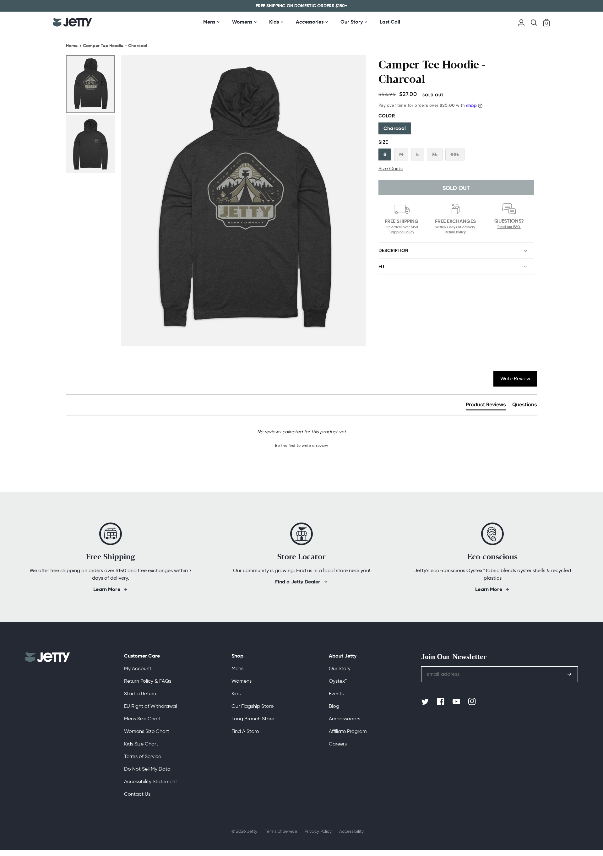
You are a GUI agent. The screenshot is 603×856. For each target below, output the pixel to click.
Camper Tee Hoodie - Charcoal (115, 45)
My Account (137, 668)
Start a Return (140, 693)
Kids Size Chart (141, 744)
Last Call (390, 22)
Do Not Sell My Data (147, 769)
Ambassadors (344, 719)
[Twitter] (425, 702)
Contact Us (137, 794)
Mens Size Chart (142, 719)
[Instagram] (472, 702)
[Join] (569, 674)
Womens (242, 22)
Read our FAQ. (509, 227)
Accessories (309, 22)
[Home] (72, 22)
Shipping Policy (401, 232)
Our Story (351, 22)
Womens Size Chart (146, 731)
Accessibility (351, 831)
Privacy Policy (318, 831)
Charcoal (394, 128)
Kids (274, 22)
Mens (209, 22)
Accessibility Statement (150, 781)
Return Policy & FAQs (147, 681)
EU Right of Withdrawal (150, 706)
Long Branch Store (252, 719)
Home (72, 45)
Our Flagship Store (252, 706)
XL (434, 154)
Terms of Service (142, 756)
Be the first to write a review (301, 445)
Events (336, 693)
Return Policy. (455, 232)
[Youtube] (457, 702)
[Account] (521, 22)
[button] (534, 22)
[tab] (486, 405)
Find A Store (245, 731)
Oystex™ (338, 681)
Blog (334, 706)
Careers (338, 744)
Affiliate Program (348, 731)
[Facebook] (441, 702)
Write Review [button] (515, 379)
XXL (454, 154)
